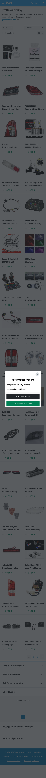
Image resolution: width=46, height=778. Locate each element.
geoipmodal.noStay (23, 396)
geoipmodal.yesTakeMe (23, 403)
